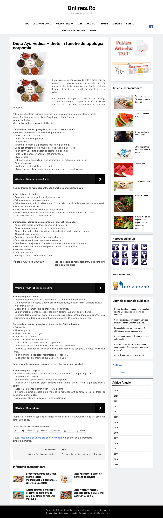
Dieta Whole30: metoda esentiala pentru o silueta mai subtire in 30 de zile (89, 493)
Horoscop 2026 (62, 24)
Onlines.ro (82, 8)
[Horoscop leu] (115, 257)
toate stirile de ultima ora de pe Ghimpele (41, 437)
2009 (116, 464)
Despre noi (105, 510)
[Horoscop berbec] (115, 250)
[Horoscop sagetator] (115, 264)
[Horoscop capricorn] (125, 264)
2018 (116, 433)
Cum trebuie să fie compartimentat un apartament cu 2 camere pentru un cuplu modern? (131, 347)
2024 (116, 401)
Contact (93, 31)
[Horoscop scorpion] (144, 257)
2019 (116, 428)
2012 (116, 449)
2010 (116, 459)
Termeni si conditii (54, 513)
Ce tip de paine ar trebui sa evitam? (129, 355)
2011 (116, 454)
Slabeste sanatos (142, 195)
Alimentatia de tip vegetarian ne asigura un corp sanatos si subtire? (142, 222)
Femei (79, 24)
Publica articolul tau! (73, 31)
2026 (116, 391)
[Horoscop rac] (144, 250)
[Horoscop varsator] (135, 264)
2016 (116, 443)
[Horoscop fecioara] (125, 257)
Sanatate (90, 24)
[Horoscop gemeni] (135, 250)
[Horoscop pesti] (144, 264)
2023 (116, 406)
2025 (116, 396)
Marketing (117, 24)
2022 (116, 412)
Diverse (130, 24)
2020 (116, 422)
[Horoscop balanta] (135, 257)
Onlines (117, 365)
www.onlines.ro (91, 510)
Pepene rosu (140, 164)
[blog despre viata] (131, 290)
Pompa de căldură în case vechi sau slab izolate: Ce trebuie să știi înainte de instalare (131, 312)
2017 (116, 438)
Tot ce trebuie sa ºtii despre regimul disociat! (142, 99)
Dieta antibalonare (142, 182)
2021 (116, 417)
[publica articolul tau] (131, 57)
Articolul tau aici (70, 513)
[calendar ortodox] (131, 75)
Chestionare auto (42, 24)
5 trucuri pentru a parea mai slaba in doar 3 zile (142, 150)
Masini (104, 24)
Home (26, 24)
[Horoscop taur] (125, 250)
